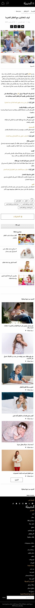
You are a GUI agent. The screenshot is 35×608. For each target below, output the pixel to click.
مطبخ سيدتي (31, 588)
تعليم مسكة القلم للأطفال (26, 387)
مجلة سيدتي (31, 585)
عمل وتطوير (31, 553)
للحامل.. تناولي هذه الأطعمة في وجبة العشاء (17, 136)
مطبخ (32, 527)
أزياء (33, 514)
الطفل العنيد (18, 201)
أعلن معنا (31, 579)
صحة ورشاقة (31, 520)
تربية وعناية (18, 11)
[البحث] (7, 3)
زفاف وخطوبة (30, 537)
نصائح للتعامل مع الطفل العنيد (26, 207)
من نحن (32, 569)
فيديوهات (31, 559)
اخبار (33, 546)
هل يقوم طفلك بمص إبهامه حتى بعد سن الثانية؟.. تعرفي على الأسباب (18, 357)
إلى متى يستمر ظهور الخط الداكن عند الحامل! (16, 102)
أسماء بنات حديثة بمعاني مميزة (25, 444)
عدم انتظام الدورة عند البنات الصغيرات (23, 473)
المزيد (17, 479)
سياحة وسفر (31, 550)
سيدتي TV (31, 591)
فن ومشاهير (31, 530)
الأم (18, 94)
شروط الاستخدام (30, 575)
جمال (32, 517)
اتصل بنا (32, 572)
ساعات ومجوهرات (29, 543)
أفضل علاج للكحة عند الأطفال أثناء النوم (23, 416)
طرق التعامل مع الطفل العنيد (12, 204)
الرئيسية (33, 11)
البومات (32, 563)
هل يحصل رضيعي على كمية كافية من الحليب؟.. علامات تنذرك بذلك (18, 327)
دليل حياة (31, 524)
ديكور (32, 556)
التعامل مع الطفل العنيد (27, 204)
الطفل (29, 74)
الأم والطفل (26, 11)
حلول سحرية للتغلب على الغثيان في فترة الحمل (15, 169)
